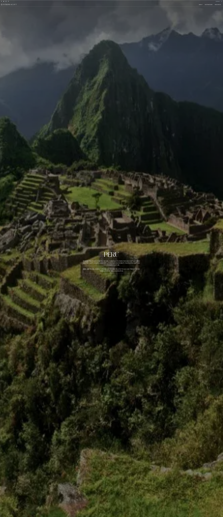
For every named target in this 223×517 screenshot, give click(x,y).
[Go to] (1, 1)
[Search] (221, 1)
